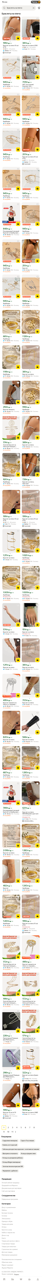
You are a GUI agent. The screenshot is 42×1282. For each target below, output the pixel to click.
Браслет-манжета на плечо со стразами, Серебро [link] (9, 703)
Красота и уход (7, 1230)
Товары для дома (7, 1224)
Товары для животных (9, 1246)
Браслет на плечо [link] (28, 374)
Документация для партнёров (11, 1188)
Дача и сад (5, 1235)
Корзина (29, 1279)
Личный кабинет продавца (10, 1183)
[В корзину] (18, 38)
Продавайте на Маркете (10, 1185)
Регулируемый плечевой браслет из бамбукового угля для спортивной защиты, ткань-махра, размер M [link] (11, 232)
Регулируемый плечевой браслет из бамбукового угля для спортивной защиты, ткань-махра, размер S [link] (11, 811)
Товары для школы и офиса (10, 1241)
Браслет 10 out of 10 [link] (9, 1112)
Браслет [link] (25, 268)
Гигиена (4, 1216)
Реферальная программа (10, 1199)
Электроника (6, 1218)
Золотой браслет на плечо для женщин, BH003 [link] (28, 1039)
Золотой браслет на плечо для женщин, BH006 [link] (9, 1002)
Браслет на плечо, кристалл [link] (28, 482)
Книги (4, 1238)
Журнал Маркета (7, 1268)
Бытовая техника (7, 1213)
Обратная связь (7, 1262)
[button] (39, 8)
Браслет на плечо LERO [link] (30, 45)
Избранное (21, 1279)
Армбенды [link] (6, 84)
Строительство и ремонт (10, 1249)
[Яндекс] (16, 1274)
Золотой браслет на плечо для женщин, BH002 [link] (28, 1002)
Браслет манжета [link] (8, 409)
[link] (10, 1140)
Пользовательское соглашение (12, 1259)
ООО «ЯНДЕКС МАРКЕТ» (15, 1272)
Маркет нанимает (7, 1265)
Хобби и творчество (8, 1232)
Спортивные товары (8, 1244)
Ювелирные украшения (9, 1255)
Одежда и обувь (7, 1221)
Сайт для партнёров (8, 1191)
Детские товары (7, 1252)
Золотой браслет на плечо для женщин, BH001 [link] (9, 965)
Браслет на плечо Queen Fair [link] (30, 1076)
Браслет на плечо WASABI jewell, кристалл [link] (30, 813)
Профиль (38, 1279)
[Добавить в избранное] (18, 18)
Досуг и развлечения (9, 1207)
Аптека (4, 1227)
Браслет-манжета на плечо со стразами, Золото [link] (29, 965)
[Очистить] (33, 8)
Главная (4, 1279)
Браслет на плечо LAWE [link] (30, 1112)
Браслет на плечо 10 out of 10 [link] (11, 46)
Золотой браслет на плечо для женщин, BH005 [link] (9, 445)
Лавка (12, 1279)
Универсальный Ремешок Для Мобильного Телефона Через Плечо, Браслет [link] (11, 1076)
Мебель (4, 1210)
